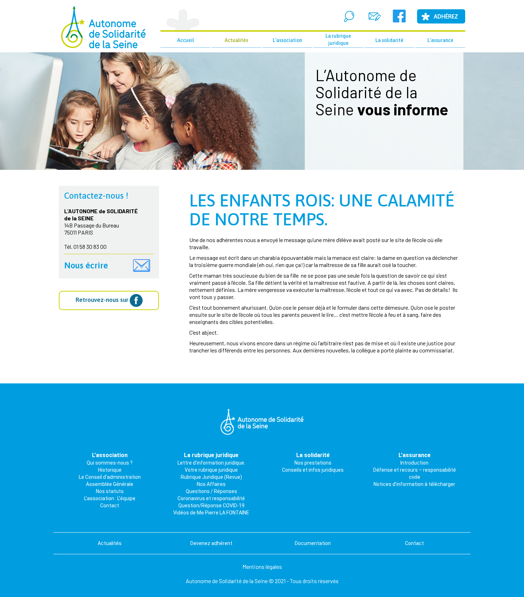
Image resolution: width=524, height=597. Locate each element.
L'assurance (415, 455)
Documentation (313, 543)
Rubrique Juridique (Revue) (211, 477)
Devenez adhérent (211, 543)
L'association (110, 455)
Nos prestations (313, 463)
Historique (110, 470)
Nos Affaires (211, 484)
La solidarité (389, 40)
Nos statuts (110, 491)
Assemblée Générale (109, 484)
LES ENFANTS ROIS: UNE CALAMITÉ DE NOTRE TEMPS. (321, 209)
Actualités (236, 40)
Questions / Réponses (211, 491)
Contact (109, 505)
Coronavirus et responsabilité (211, 498)
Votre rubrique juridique (211, 470)
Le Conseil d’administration (110, 477)
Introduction (414, 463)
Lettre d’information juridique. (211, 463)
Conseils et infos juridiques (313, 470)
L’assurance (440, 40)
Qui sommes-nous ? (110, 463)
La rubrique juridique (338, 39)
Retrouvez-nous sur (103, 299)
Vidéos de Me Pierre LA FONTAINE (211, 512)
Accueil (185, 40)
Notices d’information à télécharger (414, 484)
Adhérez (446, 16)
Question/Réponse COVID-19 (211, 505)
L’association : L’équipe (109, 498)
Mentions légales (262, 566)
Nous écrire (86, 265)
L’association (287, 40)
